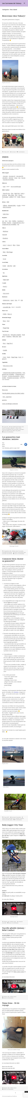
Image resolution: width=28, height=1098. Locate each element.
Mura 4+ (10, 314)
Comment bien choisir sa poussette (12, 372)
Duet (8, 321)
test (11, 430)
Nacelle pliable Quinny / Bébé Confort (13, 929)
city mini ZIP (19, 176)
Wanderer (5, 238)
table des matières (6, 430)
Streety (20, 195)
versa (15, 178)
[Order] (25, 444)
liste (12, 429)
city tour (11, 178)
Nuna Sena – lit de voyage (10, 1004)
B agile (19, 205)
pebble (11, 197)
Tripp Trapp (14, 357)
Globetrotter (6, 300)
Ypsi (20, 336)
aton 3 (4, 245)
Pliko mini (15, 336)
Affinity (5, 205)
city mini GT (12, 176)
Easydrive (9, 336)
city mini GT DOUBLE (8, 179)
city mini (5, 176)
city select (5, 178)
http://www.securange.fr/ (10, 613)
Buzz (4, 343)
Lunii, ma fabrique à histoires (10, 403)
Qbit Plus (9, 265)
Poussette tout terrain (13, 377)
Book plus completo (16, 334)
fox (18, 224)
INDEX (5, 157)
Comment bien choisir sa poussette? (12, 559)
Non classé (13, 152)
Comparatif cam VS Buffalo (9, 224)
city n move (6, 293)
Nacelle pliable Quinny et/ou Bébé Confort (13, 393)
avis (18, 428)
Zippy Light (6, 279)
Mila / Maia (11, 195)
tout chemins (9, 553)
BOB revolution (7, 207)
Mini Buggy (10, 252)
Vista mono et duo (8, 365)
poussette (4, 553)
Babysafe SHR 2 (12, 205)
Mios (14, 245)
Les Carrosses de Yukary (11, 3)
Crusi (4, 357)
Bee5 (10, 221)
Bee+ (6, 221)
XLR (22, 300)
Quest (12, 300)
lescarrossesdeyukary (6, 429)
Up (3, 272)
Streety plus (5, 197)
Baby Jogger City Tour (12, 825)
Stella (19, 197)
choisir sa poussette (19, 552)
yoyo (4, 186)
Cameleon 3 (20, 221)
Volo (16, 300)
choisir (3, 818)
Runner (9, 222)
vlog (16, 430)
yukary (19, 430)
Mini (4, 252)
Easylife (5, 350)
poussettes (16, 429)
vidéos (13, 430)
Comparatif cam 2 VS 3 (18, 222)
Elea (12, 193)
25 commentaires (18, 819)
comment (17, 818)
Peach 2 (5, 286)
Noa (16, 195)
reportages (21, 429)
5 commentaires (21, 152)
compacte (20, 921)
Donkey (4, 222)
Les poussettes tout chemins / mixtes (11, 438)
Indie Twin (6, 214)
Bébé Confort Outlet (19, 971)
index (11, 426)
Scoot (20, 357)
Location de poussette (14, 376)
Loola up (4, 195)
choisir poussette (8, 818)
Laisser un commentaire (8, 432)
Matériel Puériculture (17, 426)
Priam (18, 245)
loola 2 (22, 193)
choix (14, 818)
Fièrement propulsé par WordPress (9, 1096)
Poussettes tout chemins (7, 552)
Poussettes (7, 428)
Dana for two (6, 193)
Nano (4, 321)
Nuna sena (5, 390)
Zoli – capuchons (7, 396)
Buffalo (14, 221)
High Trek (17, 193)
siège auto (12, 428)
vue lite (23, 178)
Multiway (5, 231)
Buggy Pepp (6, 327)
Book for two (6, 334)
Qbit (14, 265)
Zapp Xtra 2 (10, 343)
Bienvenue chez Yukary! (13, 16)
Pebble (4, 314)
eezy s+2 (9, 245)
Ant (3, 221)
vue (19, 178)
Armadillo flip (6, 307)
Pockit (4, 265)
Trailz (8, 357)
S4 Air (4, 259)
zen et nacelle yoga (16, 186)
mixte (24, 552)
